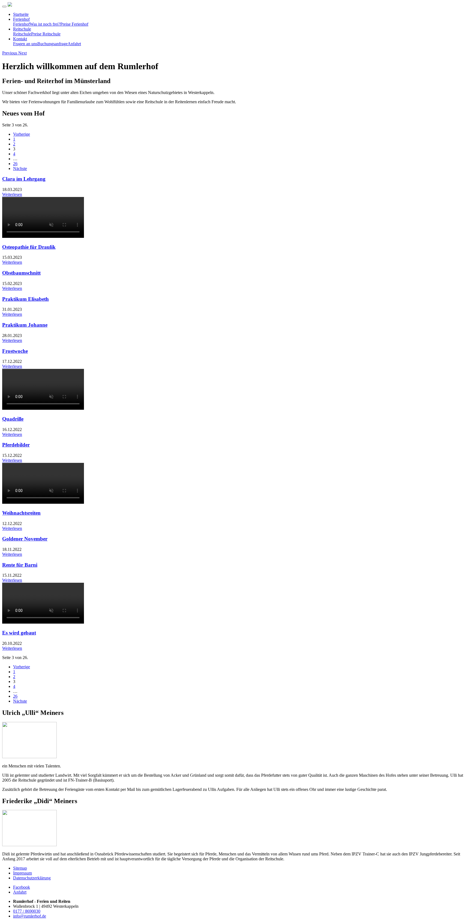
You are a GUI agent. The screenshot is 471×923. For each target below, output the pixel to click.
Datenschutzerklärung (32, 878)
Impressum (22, 873)
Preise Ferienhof (74, 24)
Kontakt (20, 39)
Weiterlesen (12, 194)
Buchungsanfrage (52, 43)
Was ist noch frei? (45, 24)
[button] (10, 53)
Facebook (21, 887)
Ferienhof (21, 19)
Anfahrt (74, 43)
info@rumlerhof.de (29, 916)
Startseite (21, 14)
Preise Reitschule (46, 34)
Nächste (20, 168)
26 (15, 163)
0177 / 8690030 (26, 911)
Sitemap (20, 868)
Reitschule (22, 29)
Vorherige (21, 134)
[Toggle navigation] (4, 6)
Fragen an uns (25, 43)
